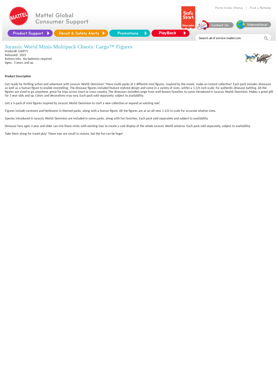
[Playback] (171, 33)
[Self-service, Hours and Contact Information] (215, 28)
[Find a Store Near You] (260, 8)
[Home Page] (19, 24)
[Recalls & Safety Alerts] (81, 33)
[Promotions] (129, 33)
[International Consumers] (253, 28)
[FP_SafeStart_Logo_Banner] (188, 28)
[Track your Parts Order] (229, 8)
